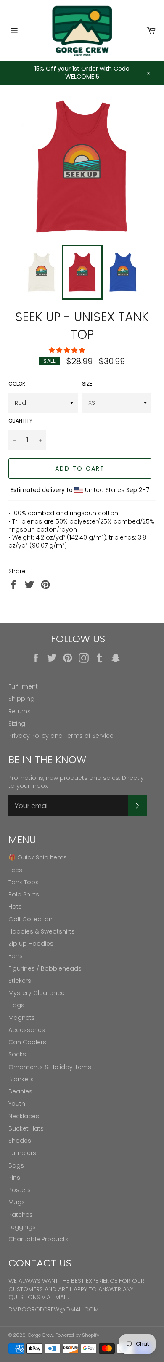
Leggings (22, 1227)
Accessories (26, 1030)
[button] (68, 350)
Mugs (16, 1202)
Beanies (20, 1091)
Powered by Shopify (77, 1335)
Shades (19, 1140)
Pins (14, 1177)
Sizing (16, 723)
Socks (17, 1054)
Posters (19, 1190)
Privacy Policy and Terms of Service (61, 736)
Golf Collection (30, 919)
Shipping (21, 698)
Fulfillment (23, 686)
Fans (15, 956)
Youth (16, 1103)
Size (87, 383)
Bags (16, 1165)
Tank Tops (23, 882)
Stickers (19, 980)
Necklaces (23, 1116)
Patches (20, 1214)
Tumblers (22, 1153)
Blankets (21, 1079)
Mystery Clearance (36, 993)
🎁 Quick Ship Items (37, 857)
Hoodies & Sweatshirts (41, 931)
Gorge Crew (40, 1335)
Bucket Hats (26, 1128)
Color (16, 383)
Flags (16, 1005)
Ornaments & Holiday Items (49, 1067)
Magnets (21, 1018)
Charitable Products (38, 1239)
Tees (15, 870)
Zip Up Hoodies (30, 943)
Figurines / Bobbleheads (45, 968)
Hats (15, 906)
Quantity (20, 421)
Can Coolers (27, 1042)
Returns (19, 711)
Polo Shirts (23, 894)
